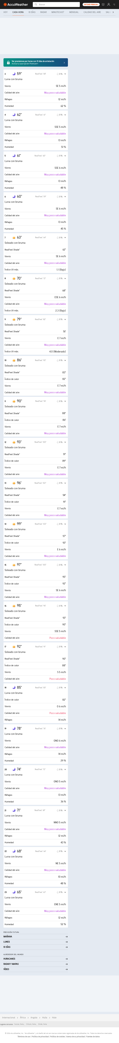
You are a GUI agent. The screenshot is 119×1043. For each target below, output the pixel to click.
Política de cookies (57, 1036)
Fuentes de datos (93, 1036)
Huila (44, 1017)
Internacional (8, 1017)
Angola (34, 1017)
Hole (54, 1017)
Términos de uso (24, 1036)
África (23, 1017)
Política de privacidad (40, 1036)
